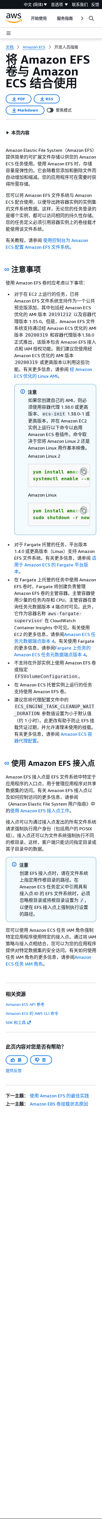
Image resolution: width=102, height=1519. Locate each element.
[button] (17, 132)
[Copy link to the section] (6, 269)
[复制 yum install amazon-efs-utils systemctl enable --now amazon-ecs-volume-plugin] (83, 471)
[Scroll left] (26, 18)
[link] (66, 47)
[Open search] (91, 18)
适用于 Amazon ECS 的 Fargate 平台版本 (55, 564)
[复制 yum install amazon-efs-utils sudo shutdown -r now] (83, 510)
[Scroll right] (81, 18)
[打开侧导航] (8, 33)
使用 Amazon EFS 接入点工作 (39, 810)
